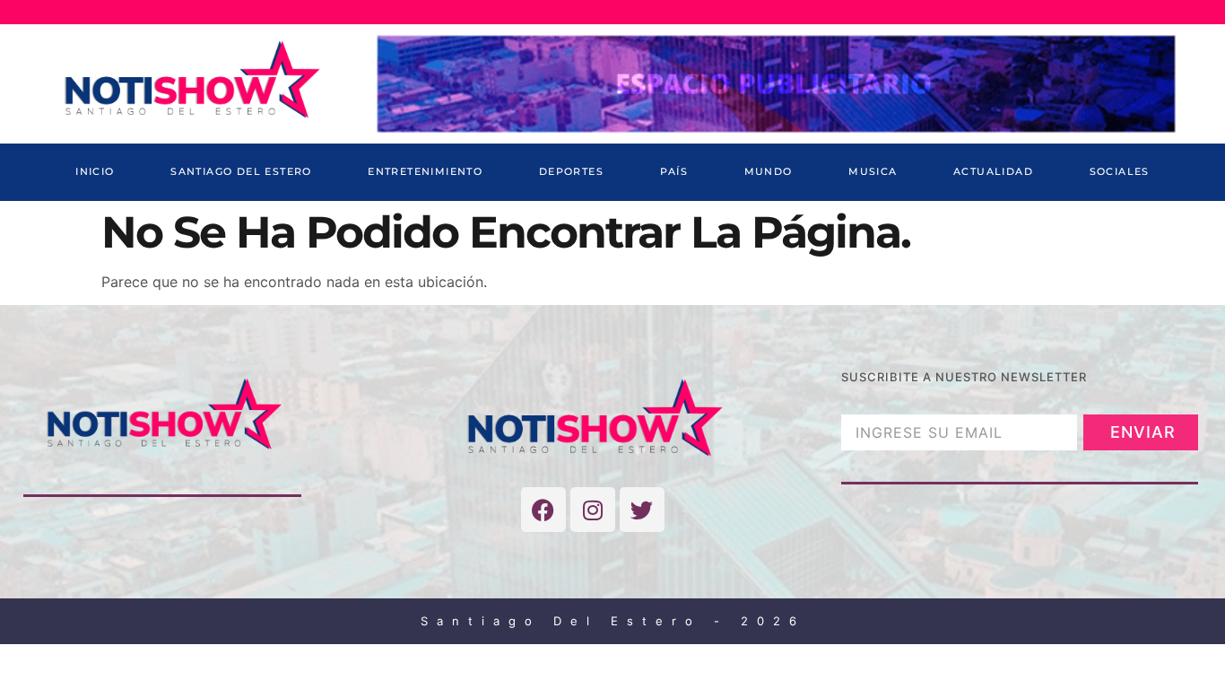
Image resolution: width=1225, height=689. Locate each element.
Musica (872, 171)
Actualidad (993, 171)
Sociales (1120, 171)
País (674, 171)
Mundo (768, 171)
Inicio (94, 171)
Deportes (571, 171)
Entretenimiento (425, 171)
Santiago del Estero (241, 171)
